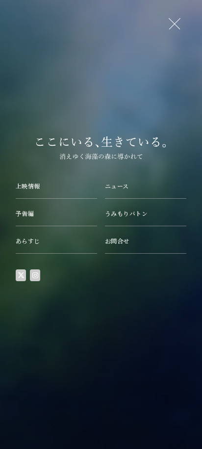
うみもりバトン (126, 213)
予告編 (25, 213)
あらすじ (28, 241)
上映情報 (28, 186)
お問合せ (117, 241)
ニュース (117, 186)
